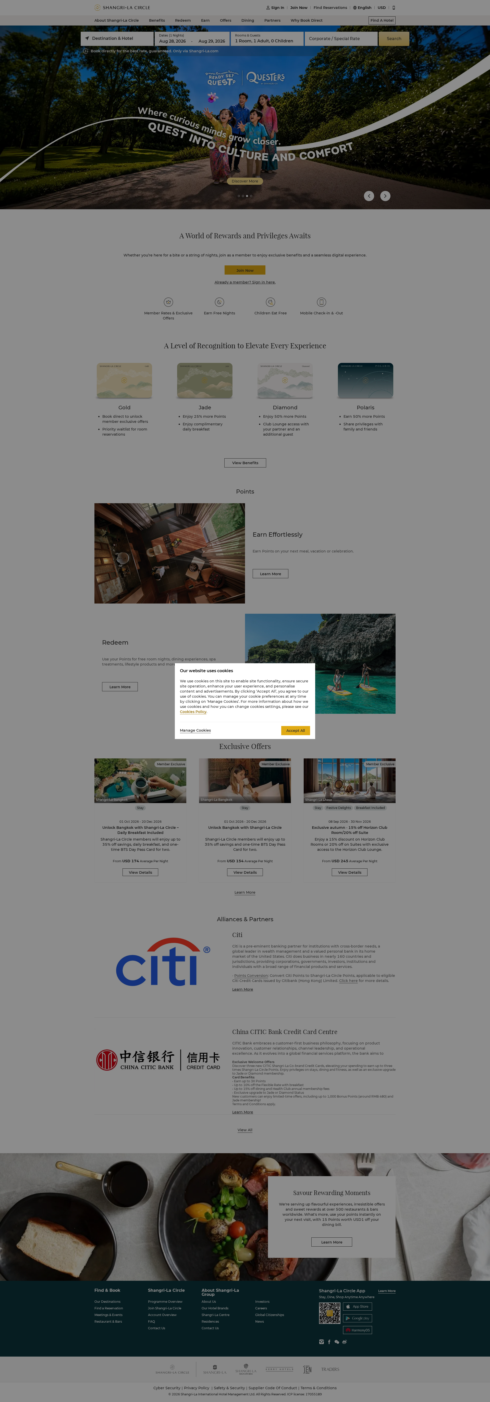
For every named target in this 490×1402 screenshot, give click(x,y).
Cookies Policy (193, 711)
